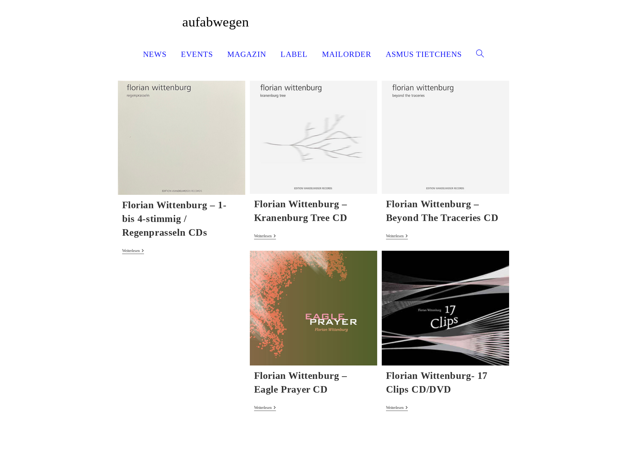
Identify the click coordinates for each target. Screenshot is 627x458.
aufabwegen (215, 21)
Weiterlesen (133, 251)
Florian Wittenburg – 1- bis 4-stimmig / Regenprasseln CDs (174, 218)
